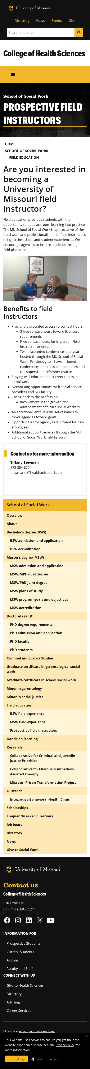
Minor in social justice (25, 697)
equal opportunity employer (37, 1031)
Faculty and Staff (20, 968)
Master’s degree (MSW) (25, 557)
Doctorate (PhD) (20, 616)
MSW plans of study (26, 591)
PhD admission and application (36, 633)
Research (14, 747)
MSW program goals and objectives (39, 599)
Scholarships (17, 807)
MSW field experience (27, 722)
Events (56, 20)
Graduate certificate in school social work (41, 680)
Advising (13, 1002)
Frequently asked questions (30, 816)
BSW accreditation (25, 549)
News (40, 20)
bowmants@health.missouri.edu (36, 472)
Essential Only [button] (17, 1059)
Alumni (12, 960)
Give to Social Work (23, 849)
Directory (22, 20)
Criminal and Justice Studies (30, 658)
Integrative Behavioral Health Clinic (40, 799)
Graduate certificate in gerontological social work (43, 669)
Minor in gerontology (24, 688)
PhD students (21, 649)
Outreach (15, 791)
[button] (44, 1059)
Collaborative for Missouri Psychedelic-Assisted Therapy (42, 771)
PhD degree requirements (31, 624)
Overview (14, 515)
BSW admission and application (36, 540)
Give (72, 20)
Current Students (20, 951)
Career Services (19, 1010)
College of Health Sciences (44, 53)
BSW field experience (27, 713)
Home (10, 144)
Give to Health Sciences (25, 985)
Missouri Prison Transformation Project (43, 782)
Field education (24, 157)
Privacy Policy (65, 1045)
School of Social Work (26, 150)
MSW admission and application (37, 565)
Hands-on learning (22, 739)
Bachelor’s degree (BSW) (26, 532)
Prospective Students (23, 943)
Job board (15, 824)
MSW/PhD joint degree (28, 582)
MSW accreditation (25, 607)
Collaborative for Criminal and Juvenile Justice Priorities (42, 758)
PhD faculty (20, 641)
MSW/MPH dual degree (29, 574)
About (12, 523)
